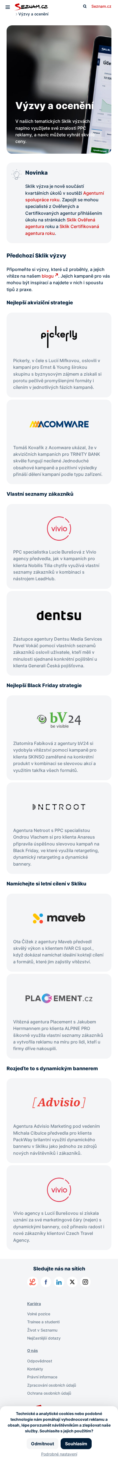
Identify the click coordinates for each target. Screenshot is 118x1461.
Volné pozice (38, 1313)
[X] (72, 1281)
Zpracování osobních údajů (51, 1385)
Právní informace (42, 1377)
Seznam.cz (101, 6)
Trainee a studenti (43, 1321)
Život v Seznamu (42, 1330)
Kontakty (35, 1369)
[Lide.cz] (32, 1281)
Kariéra (34, 1303)
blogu (48, 276)
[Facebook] (45, 1281)
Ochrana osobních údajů (49, 1393)
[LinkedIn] (59, 1281)
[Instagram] (85, 1281)
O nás (32, 1350)
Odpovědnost (39, 1361)
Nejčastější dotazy (44, 1338)
